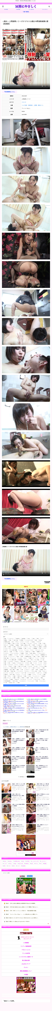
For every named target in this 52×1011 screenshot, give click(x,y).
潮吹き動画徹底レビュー (26, 970)
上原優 (35, 105)
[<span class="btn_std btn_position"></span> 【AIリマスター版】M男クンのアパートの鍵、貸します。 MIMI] (44, 614)
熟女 (15, 863)
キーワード (5, 626)
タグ (4, 636)
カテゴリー (5, 631)
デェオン (26, 967)
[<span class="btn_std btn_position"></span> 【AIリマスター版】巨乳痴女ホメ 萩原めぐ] (32, 614)
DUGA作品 (6, 9)
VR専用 (28, 861)
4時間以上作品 (17, 861)
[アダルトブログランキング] (23, 876)
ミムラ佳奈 (24, 105)
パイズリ (5, 863)
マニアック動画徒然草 (26, 946)
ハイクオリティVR (35, 861)
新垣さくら (40, 105)
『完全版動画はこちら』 (9, 91)
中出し (11, 863)
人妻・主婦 (21, 863)
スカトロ (24, 102)
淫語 (32, 863)
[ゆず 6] (8, 597)
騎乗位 (45, 863)
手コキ (36, 863)
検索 (26, 685)
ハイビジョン (43, 861)
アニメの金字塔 (26, 953)
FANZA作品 (18, 9)
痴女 (23, 861)
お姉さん (10, 861)
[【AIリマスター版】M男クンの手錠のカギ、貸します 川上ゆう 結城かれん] (20, 614)
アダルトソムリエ (26, 949)
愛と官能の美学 (26, 960)
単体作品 (26, 863)
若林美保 (30, 105)
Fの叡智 (26, 974)
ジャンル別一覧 (31, 9)
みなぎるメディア (26, 963)
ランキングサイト (45, 9)
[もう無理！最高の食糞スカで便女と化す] (32, 597)
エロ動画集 (26, 942)
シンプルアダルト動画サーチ (26, 956)
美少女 (5, 861)
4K (40, 863)
